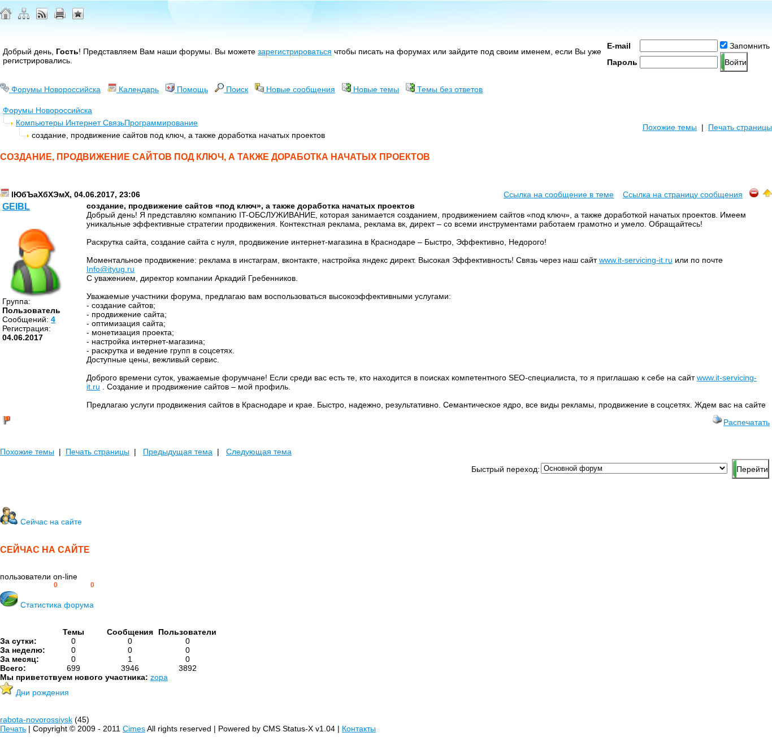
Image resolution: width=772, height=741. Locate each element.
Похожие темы (670, 127)
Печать (13, 728)
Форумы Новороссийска (55, 89)
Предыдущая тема (177, 451)
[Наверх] (767, 194)
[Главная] (5, 16)
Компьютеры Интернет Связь (70, 122)
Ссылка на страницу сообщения (683, 194)
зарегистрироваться (295, 51)
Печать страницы (740, 127)
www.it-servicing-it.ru (636, 260)
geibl (16, 206)
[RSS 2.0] (41, 16)
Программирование (161, 122)
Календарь (137, 89)
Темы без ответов (449, 89)
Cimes (134, 728)
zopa (159, 677)
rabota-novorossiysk (36, 719)
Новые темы (375, 89)
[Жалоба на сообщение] (753, 194)
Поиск (236, 89)
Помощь (191, 89)
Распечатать (746, 422)
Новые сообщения (299, 89)
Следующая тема (259, 451)
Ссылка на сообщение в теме (559, 194)
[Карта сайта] (23, 16)
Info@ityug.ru (110, 269)
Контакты (359, 728)
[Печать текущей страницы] (60, 16)
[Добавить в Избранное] (78, 16)
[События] (4, 194)
